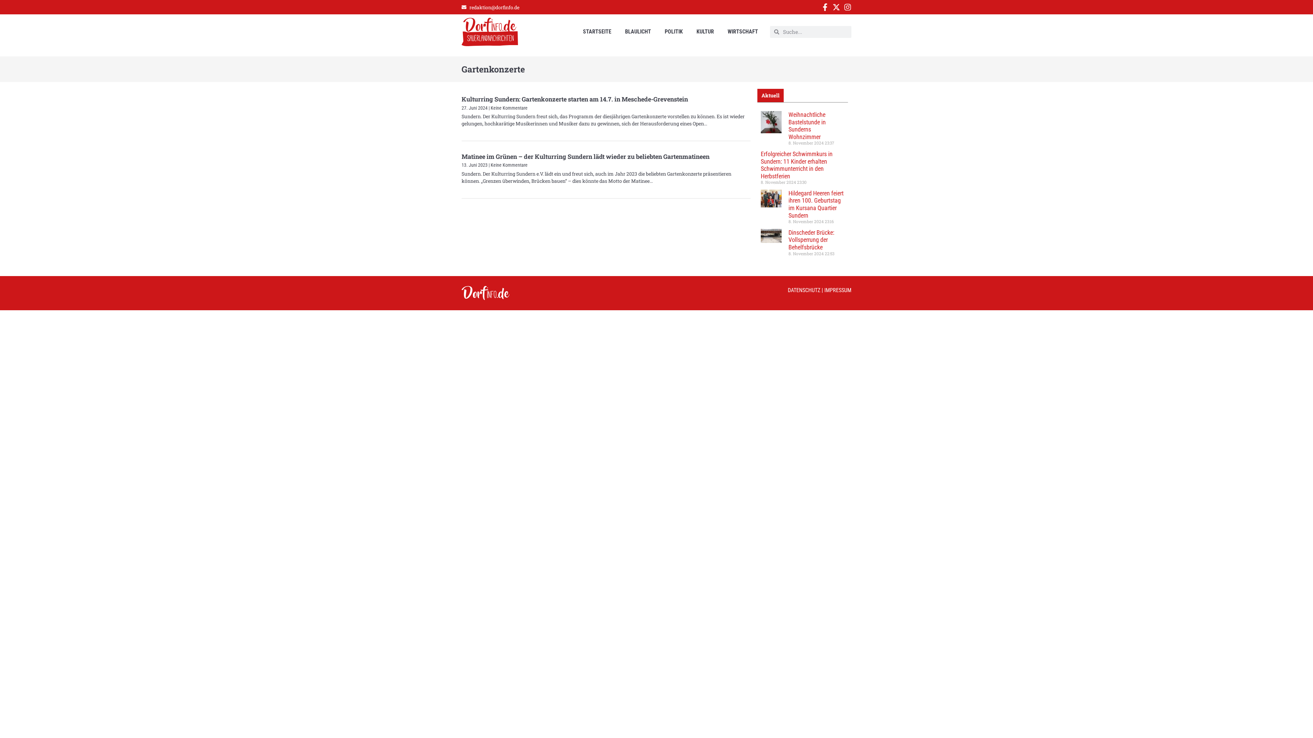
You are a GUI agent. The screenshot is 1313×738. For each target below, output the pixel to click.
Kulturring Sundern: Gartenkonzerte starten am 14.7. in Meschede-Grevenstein (575, 99)
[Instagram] (847, 7)
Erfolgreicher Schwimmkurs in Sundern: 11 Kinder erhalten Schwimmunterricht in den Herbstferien (797, 165)
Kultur (705, 31)
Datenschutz (804, 290)
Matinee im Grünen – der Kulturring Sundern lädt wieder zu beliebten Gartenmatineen (585, 156)
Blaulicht (638, 31)
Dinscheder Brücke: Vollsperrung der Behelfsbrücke (811, 240)
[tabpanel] (802, 186)
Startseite (597, 31)
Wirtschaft (743, 31)
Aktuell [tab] (770, 95)
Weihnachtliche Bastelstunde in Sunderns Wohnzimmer (807, 125)
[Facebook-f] (825, 7)
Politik (674, 31)
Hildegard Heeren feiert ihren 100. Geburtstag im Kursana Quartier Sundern (816, 204)
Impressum (837, 290)
